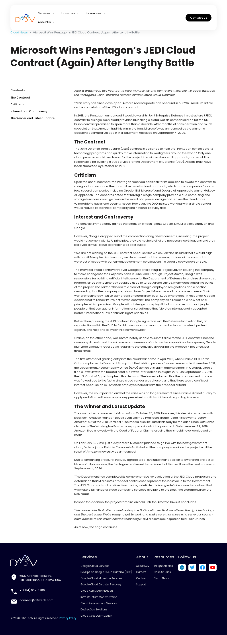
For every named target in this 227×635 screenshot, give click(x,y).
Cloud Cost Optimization (96, 616)
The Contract (20, 97)
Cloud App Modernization (96, 590)
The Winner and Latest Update (32, 118)
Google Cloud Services (94, 566)
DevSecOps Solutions (94, 609)
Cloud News (19, 32)
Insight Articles (163, 566)
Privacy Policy (67, 618)
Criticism (16, 104)
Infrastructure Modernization (98, 597)
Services (44, 13)
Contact (141, 578)
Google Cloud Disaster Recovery (100, 584)
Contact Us (198, 17)
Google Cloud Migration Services (101, 578)
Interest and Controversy (28, 111)
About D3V (142, 566)
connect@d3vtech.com (36, 600)
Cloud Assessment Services (98, 603)
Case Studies (162, 572)
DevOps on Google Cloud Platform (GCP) (106, 572)
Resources (93, 13)
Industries (68, 13)
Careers (141, 572)
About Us (44, 22)
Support (141, 584)
